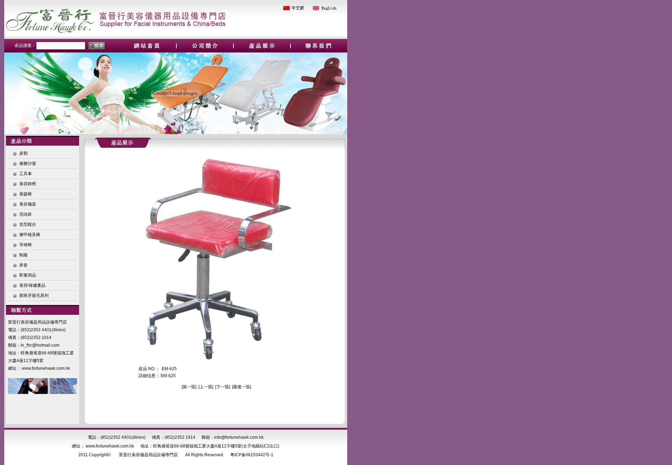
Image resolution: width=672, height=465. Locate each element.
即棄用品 (27, 275)
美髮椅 (25, 194)
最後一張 (241, 386)
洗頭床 (25, 214)
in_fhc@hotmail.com (40, 345)
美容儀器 (27, 204)
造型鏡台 (27, 224)
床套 (23, 265)
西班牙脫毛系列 (34, 295)
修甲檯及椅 (29, 234)
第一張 (189, 386)
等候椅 (25, 244)
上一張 (206, 386)
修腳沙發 (27, 163)
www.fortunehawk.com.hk (46, 368)
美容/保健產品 (32, 285)
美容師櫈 (27, 183)
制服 (23, 254)
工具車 (25, 173)
